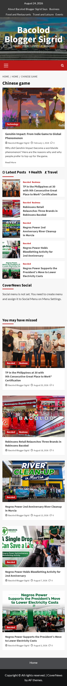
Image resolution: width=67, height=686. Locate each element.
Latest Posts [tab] (15, 172)
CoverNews (54, 675)
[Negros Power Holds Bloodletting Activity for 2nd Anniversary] (11, 249)
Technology (12, 124)
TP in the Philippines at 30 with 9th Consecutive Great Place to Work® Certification (40, 190)
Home (33, 662)
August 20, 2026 (41, 385)
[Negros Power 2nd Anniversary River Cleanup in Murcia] (11, 228)
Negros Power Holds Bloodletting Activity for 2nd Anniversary (38, 252)
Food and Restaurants (18, 14)
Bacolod (27, 182)
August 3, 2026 (40, 645)
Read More (10, 162)
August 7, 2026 (40, 580)
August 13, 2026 (41, 515)
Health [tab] (36, 172)
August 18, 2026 (41, 450)
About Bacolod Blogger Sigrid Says (27, 9)
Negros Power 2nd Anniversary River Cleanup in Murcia (39, 231)
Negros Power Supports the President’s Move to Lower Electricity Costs (40, 272)
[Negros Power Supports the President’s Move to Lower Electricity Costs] (11, 269)
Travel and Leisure (43, 14)
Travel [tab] (52, 172)
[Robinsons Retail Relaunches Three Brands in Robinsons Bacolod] (11, 208)
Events (59, 14)
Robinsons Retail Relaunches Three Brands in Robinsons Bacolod (40, 211)
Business (54, 9)
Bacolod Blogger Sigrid (33, 35)
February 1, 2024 (41, 143)
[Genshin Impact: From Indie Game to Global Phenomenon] (33, 108)
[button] (6, 65)
